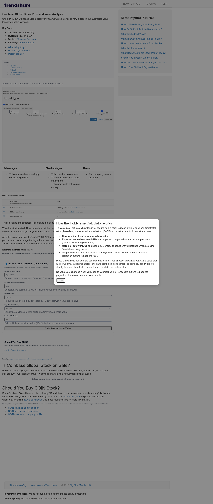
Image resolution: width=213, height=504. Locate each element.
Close (60, 280)
